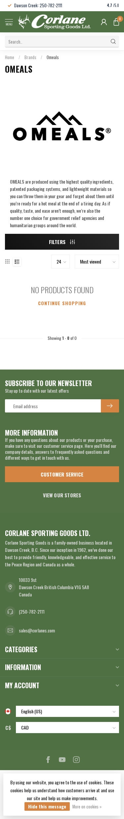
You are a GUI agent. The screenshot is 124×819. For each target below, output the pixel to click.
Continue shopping (62, 303)
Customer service (62, 474)
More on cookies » (87, 806)
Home (9, 57)
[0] (116, 21)
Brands (30, 57)
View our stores (62, 495)
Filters (58, 241)
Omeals (53, 57)
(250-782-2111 (32, 611)
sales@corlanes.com (37, 630)
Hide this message (47, 806)
